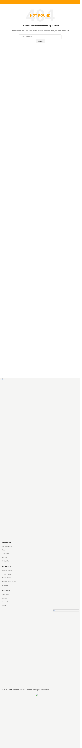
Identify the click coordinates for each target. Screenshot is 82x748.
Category (6, 591)
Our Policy (6, 567)
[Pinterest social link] (40, 2)
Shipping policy (7, 570)
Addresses (5, 554)
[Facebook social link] (35, 2)
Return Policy (6, 578)
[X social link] (37, 2)
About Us (5, 585)
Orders (4, 550)
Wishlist (4, 557)
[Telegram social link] (45, 2)
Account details (7, 546)
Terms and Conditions (9, 581)
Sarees (4, 605)
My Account (7, 543)
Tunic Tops (5, 594)
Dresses (4, 598)
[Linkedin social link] (43, 2)
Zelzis (10, 690)
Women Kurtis (6, 602)
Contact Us (5, 561)
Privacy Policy (6, 574)
